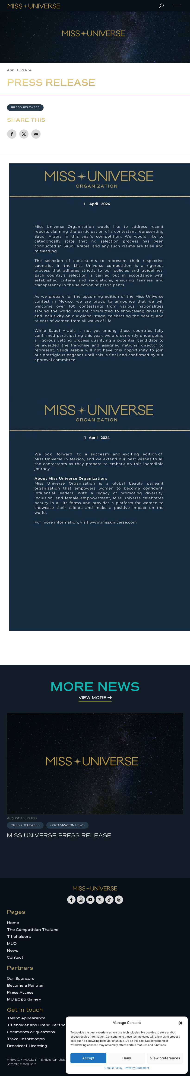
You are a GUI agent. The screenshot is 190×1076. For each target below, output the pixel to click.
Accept (88, 1058)
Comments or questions (31, 1032)
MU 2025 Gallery (24, 999)
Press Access (20, 992)
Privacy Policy (22, 1060)
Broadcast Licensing (27, 1046)
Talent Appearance (26, 1018)
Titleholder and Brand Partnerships (42, 1025)
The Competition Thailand (32, 929)
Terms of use (52, 1060)
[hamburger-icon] (176, 6)
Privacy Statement (137, 1068)
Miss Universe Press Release (59, 835)
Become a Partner (25, 985)
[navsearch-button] (161, 5)
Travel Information (26, 1039)
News (12, 950)
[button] (180, 1023)
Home (13, 922)
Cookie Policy (113, 1068)
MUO (12, 943)
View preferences (165, 1058)
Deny (126, 1058)
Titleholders (19, 936)
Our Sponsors (20, 978)
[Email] (36, 134)
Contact (15, 957)
